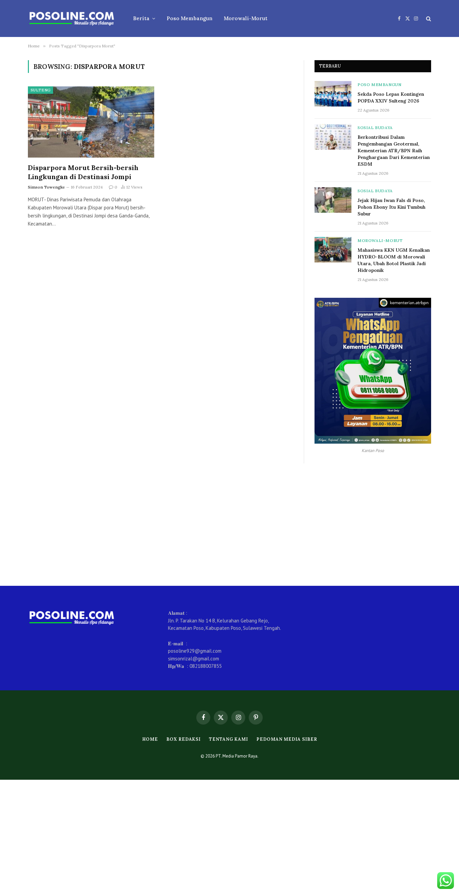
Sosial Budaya (375, 127)
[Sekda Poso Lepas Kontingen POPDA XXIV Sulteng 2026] (333, 94)
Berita (141, 18)
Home (150, 739)
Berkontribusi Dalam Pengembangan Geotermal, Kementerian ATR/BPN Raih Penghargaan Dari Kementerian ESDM (394, 150)
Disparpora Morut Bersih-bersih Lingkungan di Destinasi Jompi (83, 172)
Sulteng (40, 90)
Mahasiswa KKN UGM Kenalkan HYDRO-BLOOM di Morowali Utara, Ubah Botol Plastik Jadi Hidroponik (394, 260)
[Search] (428, 18)
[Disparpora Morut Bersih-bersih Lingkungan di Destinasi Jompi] (91, 122)
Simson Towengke (46, 187)
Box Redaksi (183, 739)
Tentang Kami (228, 739)
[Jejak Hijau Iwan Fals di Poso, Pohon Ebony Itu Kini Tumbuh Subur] (333, 200)
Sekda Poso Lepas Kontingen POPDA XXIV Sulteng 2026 (391, 97)
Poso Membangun (189, 18)
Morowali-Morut (245, 18)
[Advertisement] (229, 525)
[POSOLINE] (72, 18)
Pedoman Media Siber (286, 739)
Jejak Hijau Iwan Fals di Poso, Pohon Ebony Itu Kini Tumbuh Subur (391, 207)
